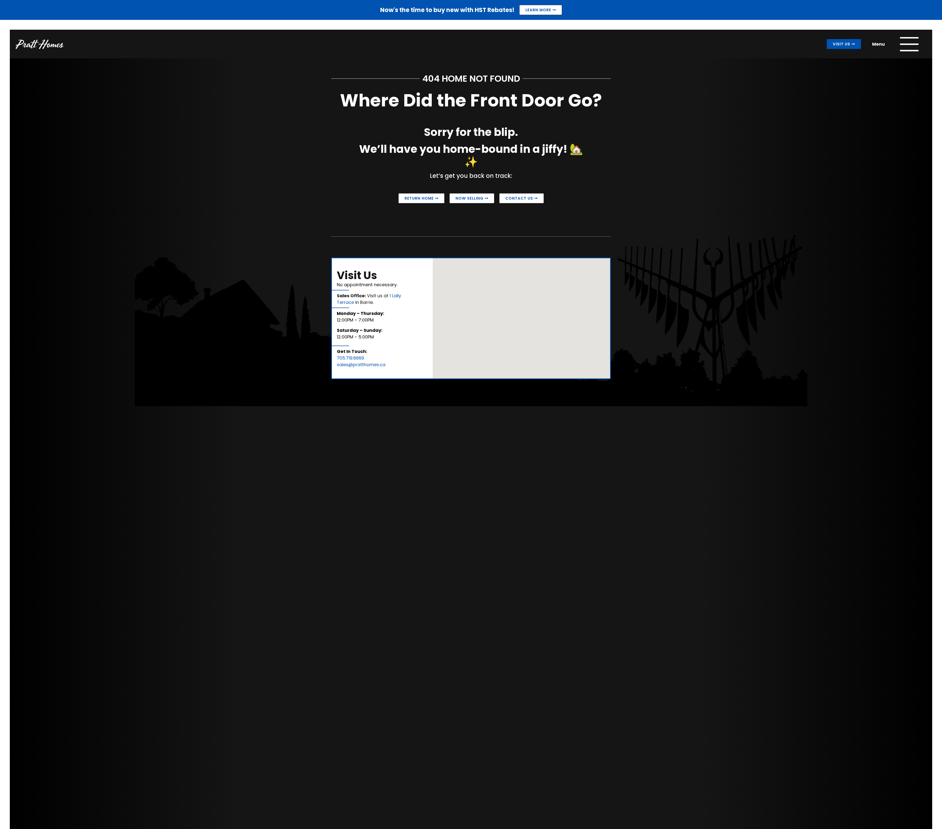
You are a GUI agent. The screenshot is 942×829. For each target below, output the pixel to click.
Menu (878, 44)
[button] (574, 349)
